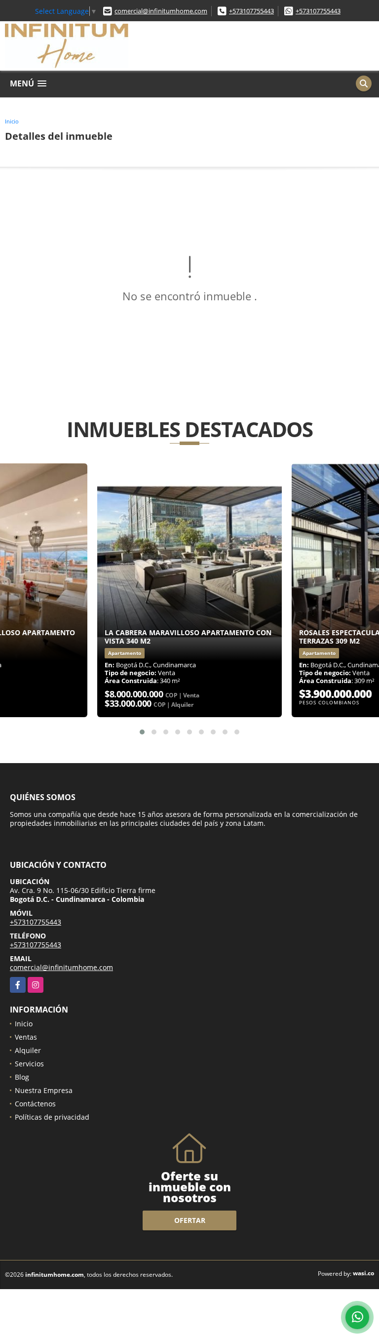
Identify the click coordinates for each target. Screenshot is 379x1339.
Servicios (29, 1063)
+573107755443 (251, 10)
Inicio (12, 121)
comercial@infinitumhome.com (160, 10)
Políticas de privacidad (52, 1117)
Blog (22, 1077)
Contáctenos (35, 1103)
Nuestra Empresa (44, 1090)
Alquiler (28, 1050)
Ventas (26, 1037)
